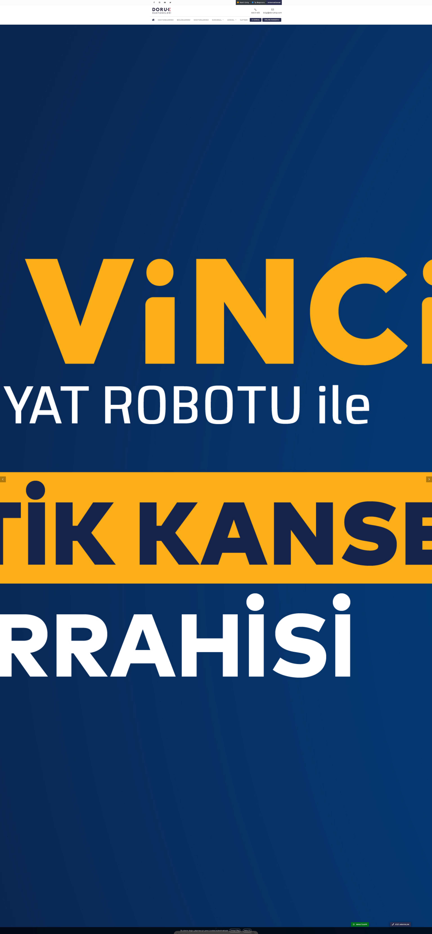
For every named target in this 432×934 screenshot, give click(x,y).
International (274, 2)
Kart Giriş (244, 2)
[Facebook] (154, 2)
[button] (3, 479)
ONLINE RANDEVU (271, 20)
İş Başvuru (260, 2)
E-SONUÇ (255, 20)
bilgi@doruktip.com (272, 13)
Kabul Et (247, 930)
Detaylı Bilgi (235, 930)
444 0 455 (255, 13)
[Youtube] (165, 2)
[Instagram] (160, 2)
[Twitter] (170, 2)
